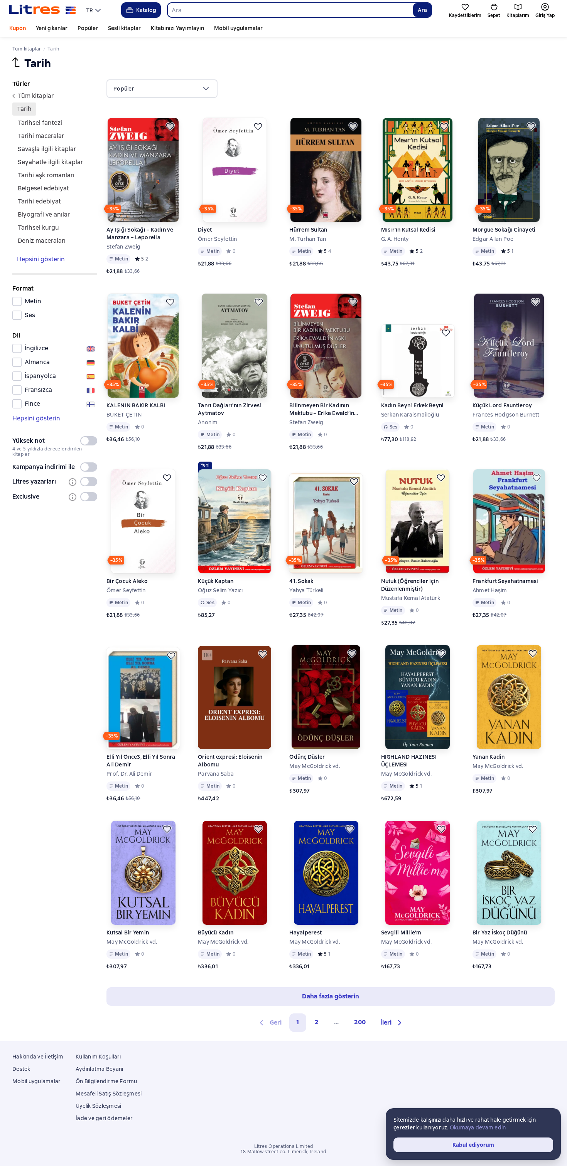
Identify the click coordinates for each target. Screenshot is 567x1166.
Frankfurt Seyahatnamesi (505, 581)
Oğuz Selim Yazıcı (220, 590)
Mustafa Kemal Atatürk (410, 598)
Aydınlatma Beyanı (99, 1068)
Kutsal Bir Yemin (127, 932)
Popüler (88, 28)
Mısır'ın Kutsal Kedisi (408, 229)
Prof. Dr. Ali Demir (129, 773)
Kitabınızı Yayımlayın (177, 28)
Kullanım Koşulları (98, 1056)
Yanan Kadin (488, 756)
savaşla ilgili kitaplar (47, 149)
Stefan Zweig (123, 246)
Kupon (17, 28)
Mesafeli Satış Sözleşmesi (109, 1093)
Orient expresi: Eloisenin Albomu (230, 760)
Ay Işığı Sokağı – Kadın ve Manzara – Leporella (140, 233)
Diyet (205, 229)
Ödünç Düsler (307, 756)
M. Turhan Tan (307, 238)
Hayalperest (305, 932)
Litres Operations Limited (283, 1146)
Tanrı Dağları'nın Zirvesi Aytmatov (229, 409)
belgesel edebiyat (43, 188)
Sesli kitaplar (124, 28)
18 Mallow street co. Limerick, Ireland (283, 1151)
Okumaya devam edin (478, 1127)
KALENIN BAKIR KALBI (135, 405)
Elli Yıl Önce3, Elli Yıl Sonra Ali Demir (141, 760)
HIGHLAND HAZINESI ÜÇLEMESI (409, 760)
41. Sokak (301, 581)
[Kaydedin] (170, 126)
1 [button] (297, 1022)
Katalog (146, 10)
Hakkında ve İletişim (37, 1056)
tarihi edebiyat (39, 201)
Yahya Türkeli (306, 590)
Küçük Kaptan (215, 581)
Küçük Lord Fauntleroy (502, 405)
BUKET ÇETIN (124, 414)
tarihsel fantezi (40, 123)
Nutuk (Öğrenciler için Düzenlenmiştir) (410, 585)
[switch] (88, 440)
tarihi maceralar (41, 136)
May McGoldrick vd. (314, 766)
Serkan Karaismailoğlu (410, 414)
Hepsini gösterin (41, 259)
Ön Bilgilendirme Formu (106, 1081)
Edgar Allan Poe (493, 238)
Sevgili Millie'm (401, 932)
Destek (21, 1068)
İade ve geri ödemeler (104, 1118)
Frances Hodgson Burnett (506, 414)
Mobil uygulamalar (238, 28)
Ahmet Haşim (489, 590)
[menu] (94, 10)
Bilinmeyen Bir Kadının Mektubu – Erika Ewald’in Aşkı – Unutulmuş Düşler (321, 409)
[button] (392, 1022)
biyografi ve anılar (44, 214)
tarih (24, 109)
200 (360, 1022)
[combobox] (290, 10)
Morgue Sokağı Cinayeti (504, 229)
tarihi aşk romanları (46, 175)
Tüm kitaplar (36, 96)
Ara (422, 10)
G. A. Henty (395, 238)
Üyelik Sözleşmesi (98, 1105)
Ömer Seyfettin (217, 238)
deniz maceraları (42, 241)
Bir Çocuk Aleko (127, 581)
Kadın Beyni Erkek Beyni (412, 405)
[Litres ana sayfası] (42, 10)
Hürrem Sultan (308, 229)
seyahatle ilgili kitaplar (50, 162)
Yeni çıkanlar (52, 28)
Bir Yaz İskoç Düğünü (499, 932)
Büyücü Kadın (215, 932)
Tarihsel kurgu (38, 227)
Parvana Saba (216, 773)
